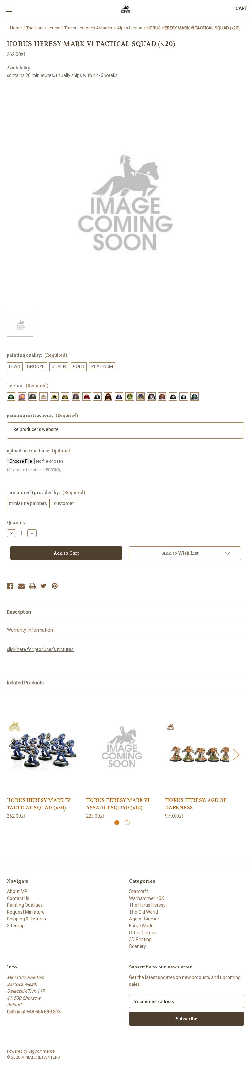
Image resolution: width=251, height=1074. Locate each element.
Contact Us (18, 898)
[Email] (21, 586)
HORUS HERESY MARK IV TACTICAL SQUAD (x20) (39, 804)
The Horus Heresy (147, 905)
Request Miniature (26, 912)
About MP (17, 891)
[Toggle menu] (9, 9)
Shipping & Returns (26, 918)
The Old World (143, 912)
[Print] (32, 586)
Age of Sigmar (144, 918)
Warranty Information (30, 630)
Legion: (27, 385)
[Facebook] (10, 586)
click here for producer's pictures (40, 649)
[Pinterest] (54, 586)
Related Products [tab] (25, 683)
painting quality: (37, 355)
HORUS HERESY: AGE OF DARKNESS (195, 804)
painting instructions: (42, 415)
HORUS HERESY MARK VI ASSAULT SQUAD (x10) (118, 804)
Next (236, 754)
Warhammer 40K (146, 898)
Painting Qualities (25, 905)
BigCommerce (41, 1051)
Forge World (141, 925)
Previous (8, 754)
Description (19, 612)
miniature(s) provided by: (46, 492)
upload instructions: (38, 451)
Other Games (143, 932)
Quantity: (16, 522)
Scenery (137, 946)
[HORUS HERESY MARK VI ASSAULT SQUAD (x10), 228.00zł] (122, 746)
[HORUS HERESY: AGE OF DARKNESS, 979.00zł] (201, 746)
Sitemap (16, 925)
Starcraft (138, 891)
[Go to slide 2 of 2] (127, 822)
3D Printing (140, 939)
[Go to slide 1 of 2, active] (116, 822)
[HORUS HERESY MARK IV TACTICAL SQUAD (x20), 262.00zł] (43, 746)
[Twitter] (43, 586)
